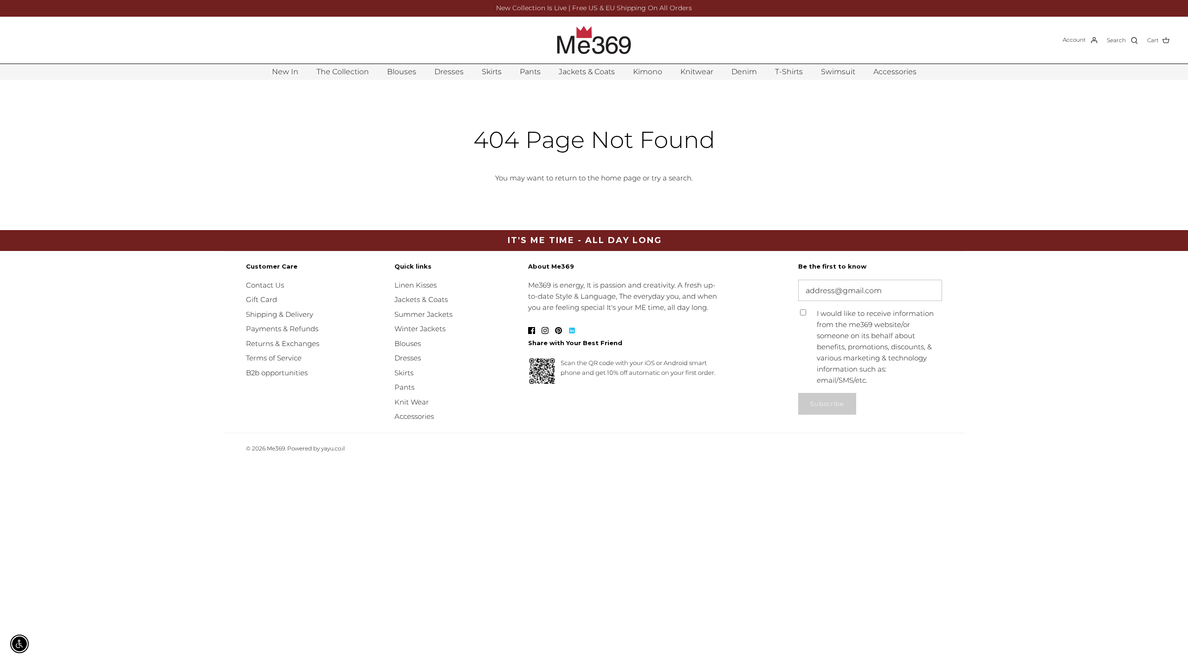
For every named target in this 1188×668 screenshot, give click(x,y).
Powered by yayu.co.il (316, 448)
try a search (671, 177)
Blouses (401, 71)
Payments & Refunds (282, 328)
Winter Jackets (420, 328)
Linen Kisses (415, 285)
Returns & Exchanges (282, 343)
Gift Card (261, 299)
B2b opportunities (277, 372)
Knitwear (696, 71)
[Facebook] (531, 330)
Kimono (647, 71)
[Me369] (594, 40)
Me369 (276, 448)
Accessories (895, 71)
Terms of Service (274, 357)
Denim (744, 71)
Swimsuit (838, 71)
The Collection (342, 71)
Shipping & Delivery (279, 314)
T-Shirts (789, 71)
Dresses (449, 71)
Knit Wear (411, 402)
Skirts (492, 71)
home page (621, 177)
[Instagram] (545, 330)
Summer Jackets (423, 314)
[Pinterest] (558, 330)
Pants (530, 71)
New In (285, 71)
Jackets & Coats (587, 71)
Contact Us (265, 285)
